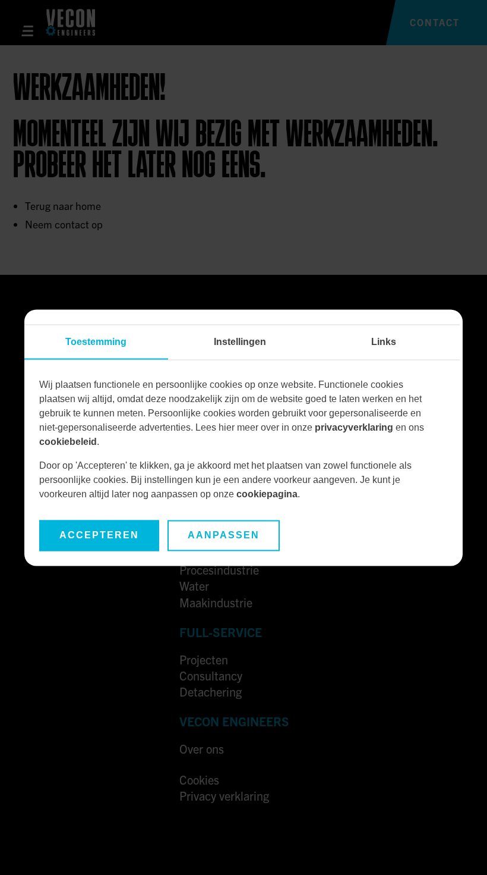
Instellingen (240, 342)
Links (383, 342)
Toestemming (96, 342)
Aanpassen (224, 535)
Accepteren (99, 535)
